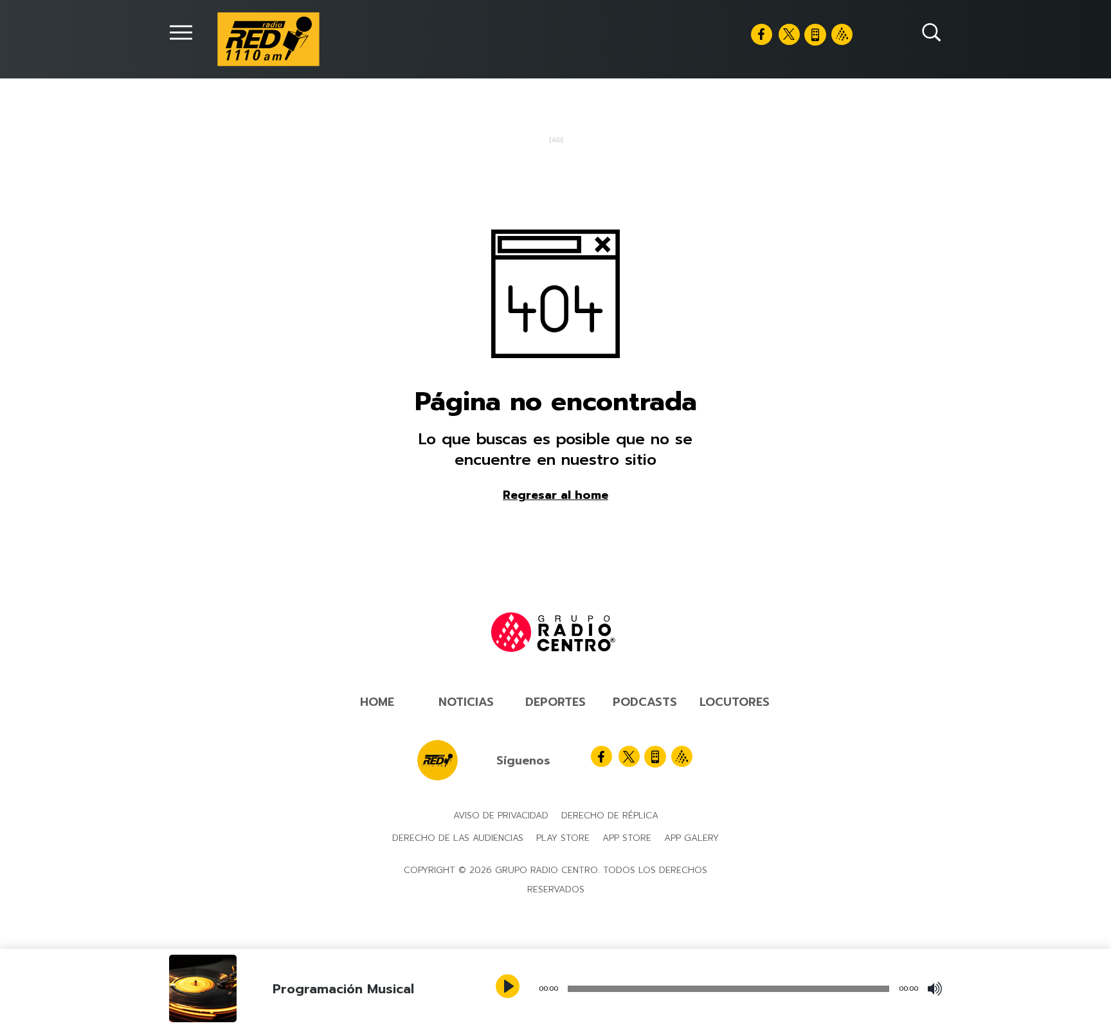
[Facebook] (761, 34)
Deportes (555, 702)
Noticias (466, 702)
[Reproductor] (509, 987)
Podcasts (645, 702)
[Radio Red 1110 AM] (268, 39)
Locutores (735, 702)
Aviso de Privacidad (500, 815)
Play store (563, 838)
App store (626, 838)
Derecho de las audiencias (457, 838)
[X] (789, 34)
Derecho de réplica (609, 815)
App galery (691, 838)
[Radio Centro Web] (842, 34)
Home (377, 702)
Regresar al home (555, 495)
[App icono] (815, 35)
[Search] (931, 32)
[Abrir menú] (181, 32)
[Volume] (935, 989)
